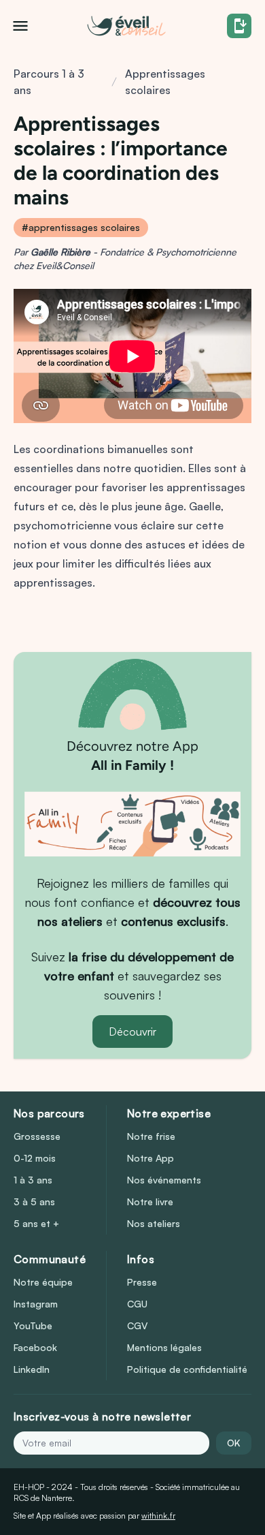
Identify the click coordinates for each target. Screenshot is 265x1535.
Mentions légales (164, 1347)
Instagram (36, 1303)
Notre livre (150, 1201)
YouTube (33, 1325)
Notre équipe (43, 1282)
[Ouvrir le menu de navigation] (20, 26)
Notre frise (151, 1136)
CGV (137, 1325)
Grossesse (37, 1136)
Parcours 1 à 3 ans (49, 82)
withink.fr (158, 1515)
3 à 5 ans (34, 1201)
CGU (137, 1303)
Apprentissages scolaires (165, 82)
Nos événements (164, 1179)
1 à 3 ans (33, 1179)
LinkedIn (32, 1369)
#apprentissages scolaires (81, 227)
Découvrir (132, 1031)
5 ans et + (36, 1223)
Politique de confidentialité (187, 1369)
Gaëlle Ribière (60, 252)
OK (234, 1442)
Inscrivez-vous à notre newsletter (102, 1416)
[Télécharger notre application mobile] (239, 26)
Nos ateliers (153, 1223)
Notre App (150, 1158)
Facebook (35, 1347)
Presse (142, 1282)
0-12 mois (35, 1158)
